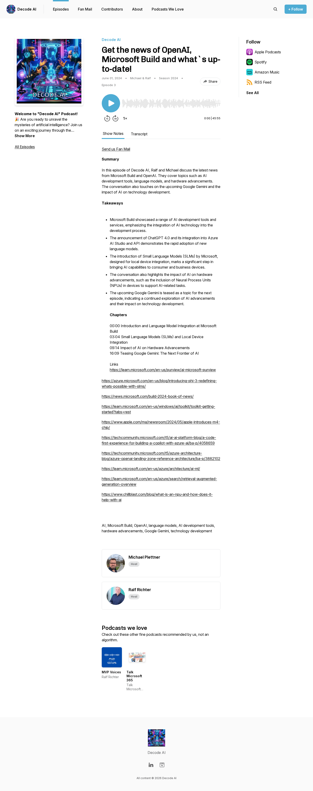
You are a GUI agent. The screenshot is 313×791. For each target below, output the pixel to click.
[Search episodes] (275, 9)
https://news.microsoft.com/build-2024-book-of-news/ (148, 396)
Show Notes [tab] (113, 133)
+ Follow (295, 9)
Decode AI (26, 9)
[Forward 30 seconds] (115, 118)
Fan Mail (85, 9)
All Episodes (25, 146)
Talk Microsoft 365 (134, 676)
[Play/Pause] (111, 103)
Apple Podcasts (268, 52)
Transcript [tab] (139, 134)
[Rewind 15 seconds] (107, 118)
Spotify (261, 62)
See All (252, 92)
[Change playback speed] (125, 118)
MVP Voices (111, 672)
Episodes (61, 9)
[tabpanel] (161, 347)
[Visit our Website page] (162, 765)
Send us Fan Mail (116, 149)
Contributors (112, 9)
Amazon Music (267, 72)
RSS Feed (263, 82)
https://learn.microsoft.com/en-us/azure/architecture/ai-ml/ (151, 468)
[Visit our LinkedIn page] (151, 765)
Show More (25, 135)
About (137, 9)
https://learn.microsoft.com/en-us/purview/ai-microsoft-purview (163, 369)
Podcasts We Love (168, 9)
